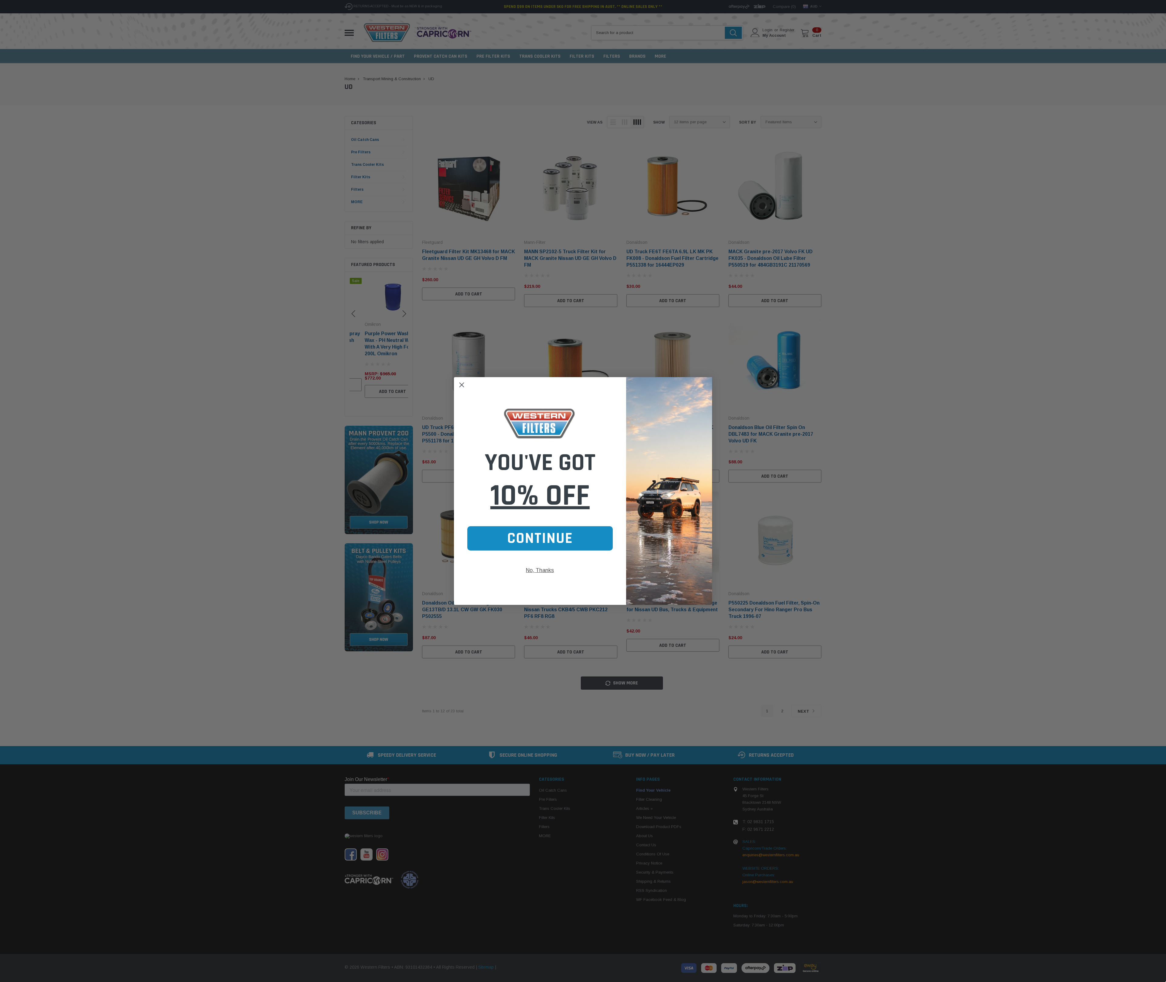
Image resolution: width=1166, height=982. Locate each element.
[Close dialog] (461, 385)
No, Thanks (540, 570)
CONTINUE (540, 538)
